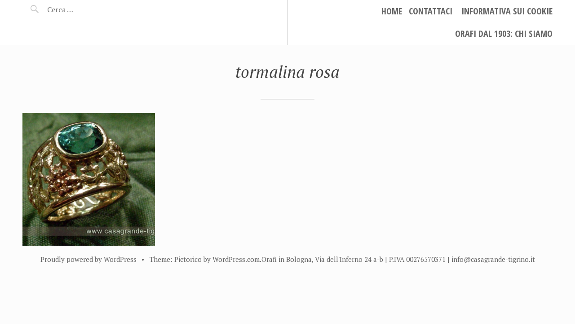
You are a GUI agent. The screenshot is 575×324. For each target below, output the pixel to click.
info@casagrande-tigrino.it (493, 259)
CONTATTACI (430, 11)
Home (391, 11)
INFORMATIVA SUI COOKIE (507, 11)
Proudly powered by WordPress (88, 259)
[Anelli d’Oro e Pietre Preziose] (88, 179)
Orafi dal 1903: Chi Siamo (504, 33)
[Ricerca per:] (84, 9)
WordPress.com (236, 259)
